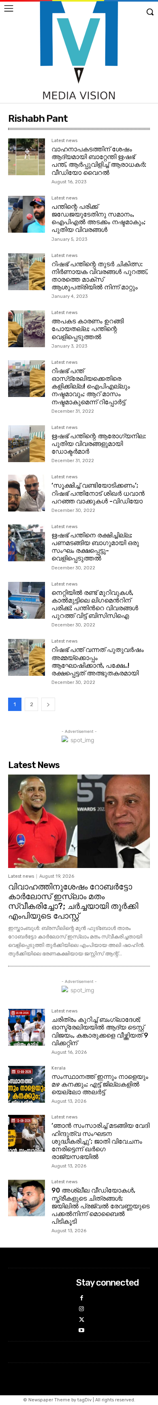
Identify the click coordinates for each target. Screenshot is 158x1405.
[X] (81, 1320)
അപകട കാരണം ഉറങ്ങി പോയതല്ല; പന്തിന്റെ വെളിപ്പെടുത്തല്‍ (87, 328)
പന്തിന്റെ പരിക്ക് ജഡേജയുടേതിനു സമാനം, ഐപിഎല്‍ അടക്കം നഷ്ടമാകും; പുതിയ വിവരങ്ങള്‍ (98, 218)
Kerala (58, 1068)
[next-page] (48, 704)
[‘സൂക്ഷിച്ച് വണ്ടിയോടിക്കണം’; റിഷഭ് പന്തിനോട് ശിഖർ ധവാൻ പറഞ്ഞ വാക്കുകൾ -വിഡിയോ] (26, 493)
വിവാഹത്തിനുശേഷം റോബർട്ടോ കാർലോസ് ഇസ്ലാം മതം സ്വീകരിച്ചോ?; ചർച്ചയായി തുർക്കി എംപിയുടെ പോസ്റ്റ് (73, 901)
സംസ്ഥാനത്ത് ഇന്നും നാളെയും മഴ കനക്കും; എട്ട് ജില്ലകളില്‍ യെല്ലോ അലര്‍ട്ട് (99, 1084)
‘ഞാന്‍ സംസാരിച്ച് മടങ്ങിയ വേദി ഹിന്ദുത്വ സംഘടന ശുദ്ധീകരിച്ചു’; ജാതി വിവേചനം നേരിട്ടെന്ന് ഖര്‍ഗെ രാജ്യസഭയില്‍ (100, 1141)
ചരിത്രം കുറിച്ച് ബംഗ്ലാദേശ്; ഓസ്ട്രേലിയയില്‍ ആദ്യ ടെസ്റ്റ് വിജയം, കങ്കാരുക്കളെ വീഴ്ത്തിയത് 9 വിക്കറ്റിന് (99, 1031)
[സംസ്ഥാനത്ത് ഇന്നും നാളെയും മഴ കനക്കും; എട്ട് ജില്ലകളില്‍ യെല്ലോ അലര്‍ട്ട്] (26, 1084)
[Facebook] (81, 1298)
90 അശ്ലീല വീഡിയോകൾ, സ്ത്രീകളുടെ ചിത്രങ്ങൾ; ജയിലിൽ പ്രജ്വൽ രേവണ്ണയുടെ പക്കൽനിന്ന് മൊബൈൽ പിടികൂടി (100, 1205)
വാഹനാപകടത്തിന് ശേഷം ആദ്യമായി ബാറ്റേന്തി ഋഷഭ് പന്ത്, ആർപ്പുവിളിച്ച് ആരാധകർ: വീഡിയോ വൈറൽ (98, 160)
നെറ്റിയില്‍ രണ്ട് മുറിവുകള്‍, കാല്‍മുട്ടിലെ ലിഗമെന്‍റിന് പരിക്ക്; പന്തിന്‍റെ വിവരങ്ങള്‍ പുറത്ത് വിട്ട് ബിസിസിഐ (94, 604)
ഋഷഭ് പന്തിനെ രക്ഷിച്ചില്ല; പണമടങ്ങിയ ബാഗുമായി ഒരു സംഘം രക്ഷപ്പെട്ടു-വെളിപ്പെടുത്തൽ (95, 546)
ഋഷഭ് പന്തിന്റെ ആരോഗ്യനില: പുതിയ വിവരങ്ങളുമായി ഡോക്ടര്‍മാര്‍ (98, 443)
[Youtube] (81, 1330)
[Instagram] (81, 1309)
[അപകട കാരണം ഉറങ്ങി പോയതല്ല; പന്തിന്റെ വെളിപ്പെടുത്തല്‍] (26, 328)
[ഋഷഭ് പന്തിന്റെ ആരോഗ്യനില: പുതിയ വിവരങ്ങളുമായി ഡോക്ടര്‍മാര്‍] (26, 443)
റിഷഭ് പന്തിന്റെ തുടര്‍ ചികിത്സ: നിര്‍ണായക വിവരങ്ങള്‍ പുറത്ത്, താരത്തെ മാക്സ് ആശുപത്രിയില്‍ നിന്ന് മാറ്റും (99, 275)
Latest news (64, 140)
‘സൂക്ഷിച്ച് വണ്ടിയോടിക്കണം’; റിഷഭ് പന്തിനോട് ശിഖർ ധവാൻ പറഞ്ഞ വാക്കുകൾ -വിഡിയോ (98, 493)
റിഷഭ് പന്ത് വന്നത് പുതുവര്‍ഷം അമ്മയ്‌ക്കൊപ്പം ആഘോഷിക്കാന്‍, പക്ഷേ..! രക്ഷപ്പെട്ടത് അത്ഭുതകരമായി (97, 661)
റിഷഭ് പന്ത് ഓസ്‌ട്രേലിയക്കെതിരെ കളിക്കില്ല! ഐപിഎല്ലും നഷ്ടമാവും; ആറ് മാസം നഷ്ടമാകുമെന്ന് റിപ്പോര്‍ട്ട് (90, 386)
